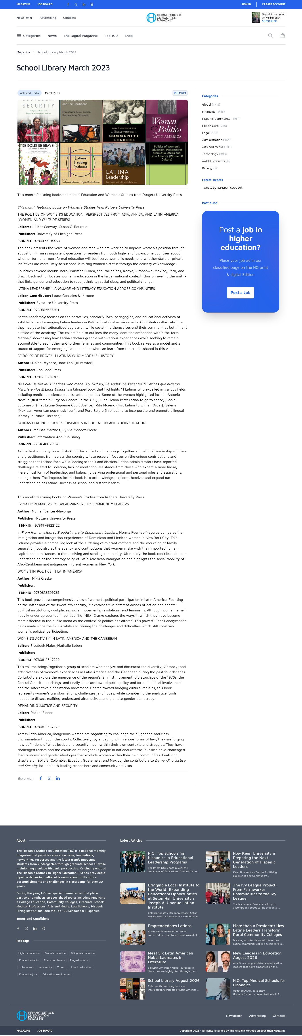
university (45, 967)
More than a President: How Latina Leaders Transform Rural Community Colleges (258, 930)
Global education (55, 953)
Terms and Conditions (33, 918)
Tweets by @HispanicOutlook (222, 187)
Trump (61, 967)
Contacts (69, 17)
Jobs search (26, 967)
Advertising (48, 17)
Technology (214, 154)
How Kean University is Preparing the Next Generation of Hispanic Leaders (254, 860)
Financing (213, 111)
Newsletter (24, 17)
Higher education (29, 953)
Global (211, 104)
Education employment (57, 974)
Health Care (214, 125)
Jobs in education (81, 967)
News (52, 36)
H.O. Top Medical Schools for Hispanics (259, 982)
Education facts (29, 960)
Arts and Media (29, 93)
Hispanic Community (220, 118)
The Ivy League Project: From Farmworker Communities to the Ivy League (255, 892)
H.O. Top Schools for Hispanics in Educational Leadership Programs (170, 857)
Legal (210, 133)
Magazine (23, 4)
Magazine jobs (79, 960)
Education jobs (28, 974)
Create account (273, 4)
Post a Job (240, 292)
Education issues (54, 960)
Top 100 (111, 36)
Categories (31, 36)
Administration (216, 140)
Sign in (246, 4)
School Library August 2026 (174, 980)
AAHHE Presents (216, 161)
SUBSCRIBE (269, 21)
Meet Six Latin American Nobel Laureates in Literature (170, 957)
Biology (209, 168)
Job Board (45, 4)
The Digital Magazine (81, 36)
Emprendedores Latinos (169, 925)
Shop (129, 36)
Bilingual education (83, 953)
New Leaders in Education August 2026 (257, 955)
